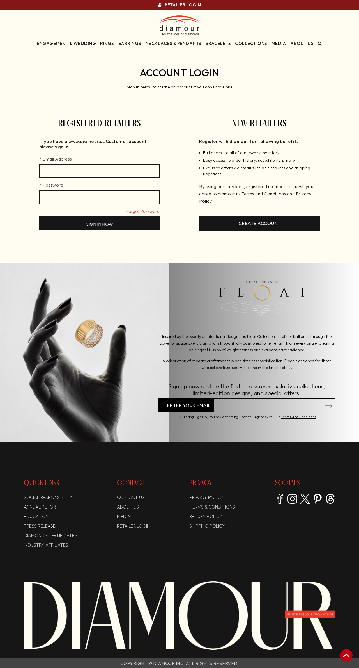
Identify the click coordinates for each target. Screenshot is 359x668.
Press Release (40, 526)
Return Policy (205, 516)
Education (36, 516)
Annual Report (41, 507)
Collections (251, 43)
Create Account (259, 223)
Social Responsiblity (48, 497)
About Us (302, 43)
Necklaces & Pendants (173, 43)
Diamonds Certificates (50, 535)
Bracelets (218, 43)
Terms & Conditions (212, 507)
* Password (51, 185)
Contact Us (130, 497)
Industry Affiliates (46, 545)
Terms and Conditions (298, 416)
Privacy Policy (206, 497)
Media (278, 43)
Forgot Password (143, 211)
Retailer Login (182, 5)
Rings (107, 43)
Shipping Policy (207, 526)
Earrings (129, 43)
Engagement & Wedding (66, 43)
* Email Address (55, 159)
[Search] (320, 43)
